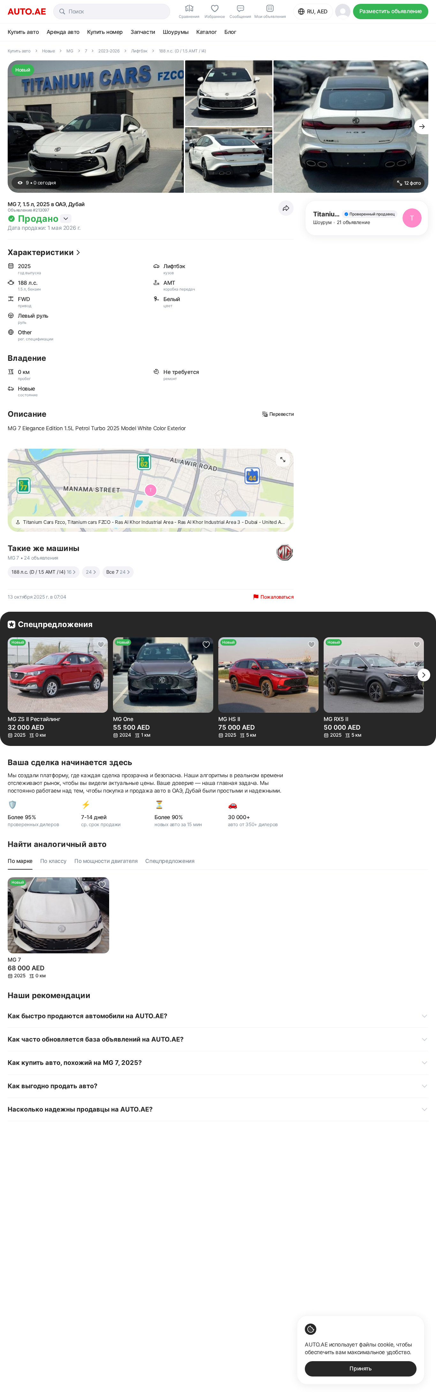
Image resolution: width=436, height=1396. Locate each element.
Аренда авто (63, 32)
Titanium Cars (335, 214)
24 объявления (41, 558)
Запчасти (143, 32)
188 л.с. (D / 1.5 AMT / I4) (41, 572)
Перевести (281, 414)
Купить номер (105, 32)
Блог (230, 32)
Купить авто (23, 32)
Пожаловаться (277, 597)
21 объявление (353, 222)
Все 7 (116, 572)
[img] (369, 214)
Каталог (206, 32)
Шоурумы (176, 32)
